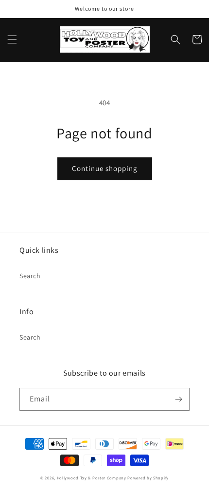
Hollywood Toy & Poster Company (91, 477)
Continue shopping (105, 168)
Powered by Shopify (148, 477)
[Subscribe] (178, 399)
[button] (12, 39)
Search (30, 275)
